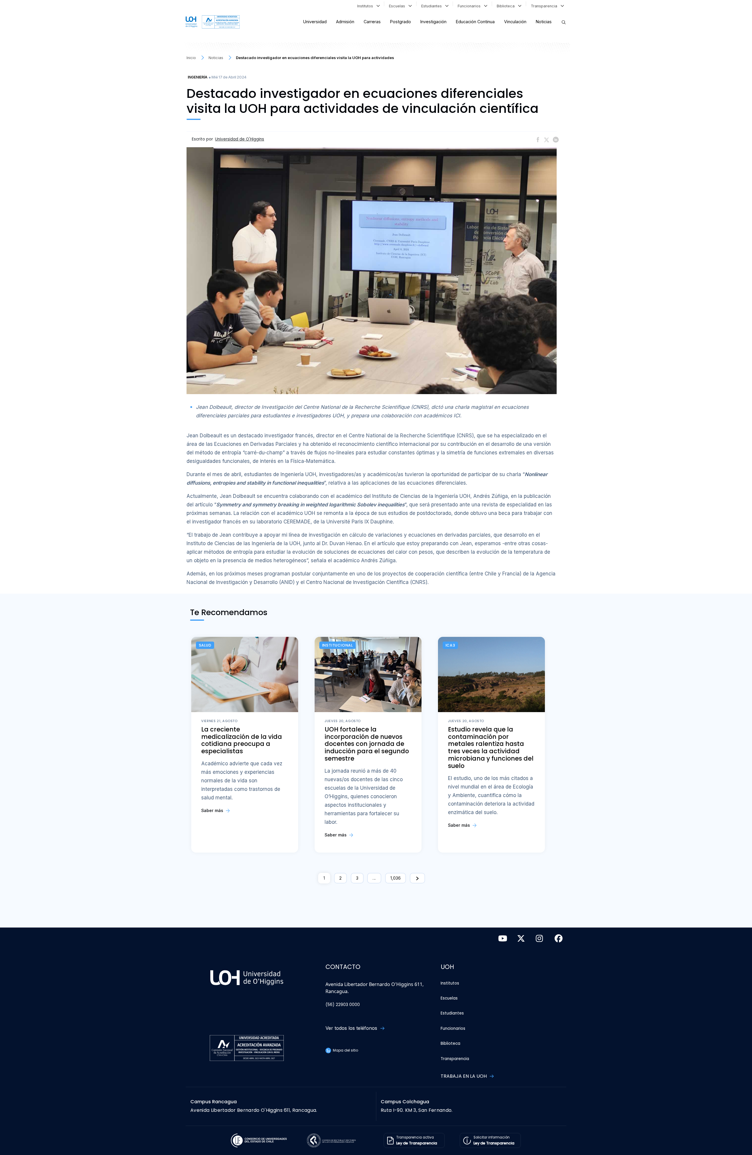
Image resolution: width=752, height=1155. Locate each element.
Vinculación (515, 21)
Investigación (433, 21)
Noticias (544, 21)
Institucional (337, 645)
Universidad (315, 21)
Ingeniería (197, 77)
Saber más (212, 810)
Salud (205, 645)
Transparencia (545, 6)
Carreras (372, 21)
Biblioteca (507, 6)
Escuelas (398, 6)
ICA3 (450, 645)
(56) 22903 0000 (342, 1004)
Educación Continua (475, 21)
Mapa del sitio (345, 1050)
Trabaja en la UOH (464, 1076)
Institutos (366, 6)
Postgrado (400, 21)
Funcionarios (470, 6)
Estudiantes (432, 6)
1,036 (395, 878)
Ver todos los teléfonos (352, 1028)
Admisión (345, 21)
